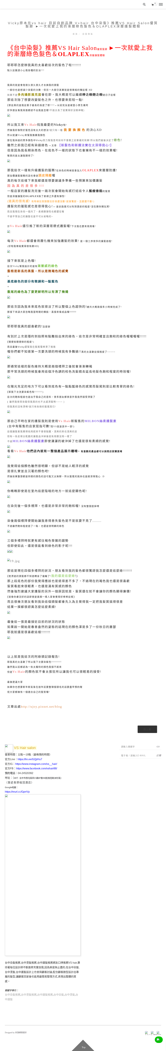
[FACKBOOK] (146, 1032)
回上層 (147, 729)
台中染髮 (58, 994)
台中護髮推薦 (45, 994)
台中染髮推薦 (12, 994)
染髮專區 (87, 34)
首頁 (75, 34)
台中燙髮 (70, 994)
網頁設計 (23, 1032)
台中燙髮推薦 (29, 994)
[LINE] (152, 1032)
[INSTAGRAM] (158, 1032)
